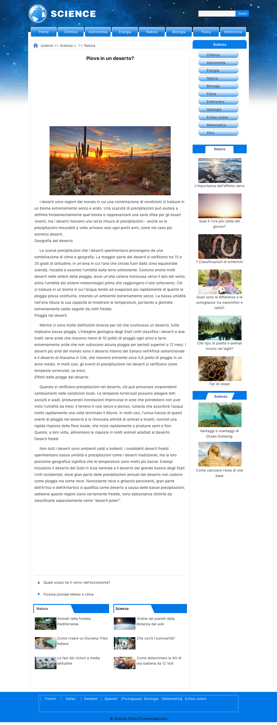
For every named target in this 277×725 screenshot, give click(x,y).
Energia (125, 32)
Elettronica (233, 32)
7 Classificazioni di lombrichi (219, 262)
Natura (152, 32)
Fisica (206, 32)
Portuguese (131, 698)
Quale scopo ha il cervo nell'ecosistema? (77, 582)
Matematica (216, 125)
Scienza (66, 45)
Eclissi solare (217, 117)
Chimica (70, 32)
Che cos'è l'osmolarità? (156, 638)
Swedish (91, 698)
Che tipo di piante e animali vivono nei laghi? (219, 346)
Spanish (111, 698)
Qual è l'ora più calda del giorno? (219, 224)
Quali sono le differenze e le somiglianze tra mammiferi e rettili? (219, 302)
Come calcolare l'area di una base (219, 473)
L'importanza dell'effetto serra (219, 186)
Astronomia (98, 32)
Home (44, 32)
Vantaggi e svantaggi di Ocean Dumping (219, 433)
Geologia (214, 109)
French (50, 698)
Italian (71, 698)
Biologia (179, 32)
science (47, 45)
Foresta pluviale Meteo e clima (69, 594)
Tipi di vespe (219, 384)
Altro (211, 133)
